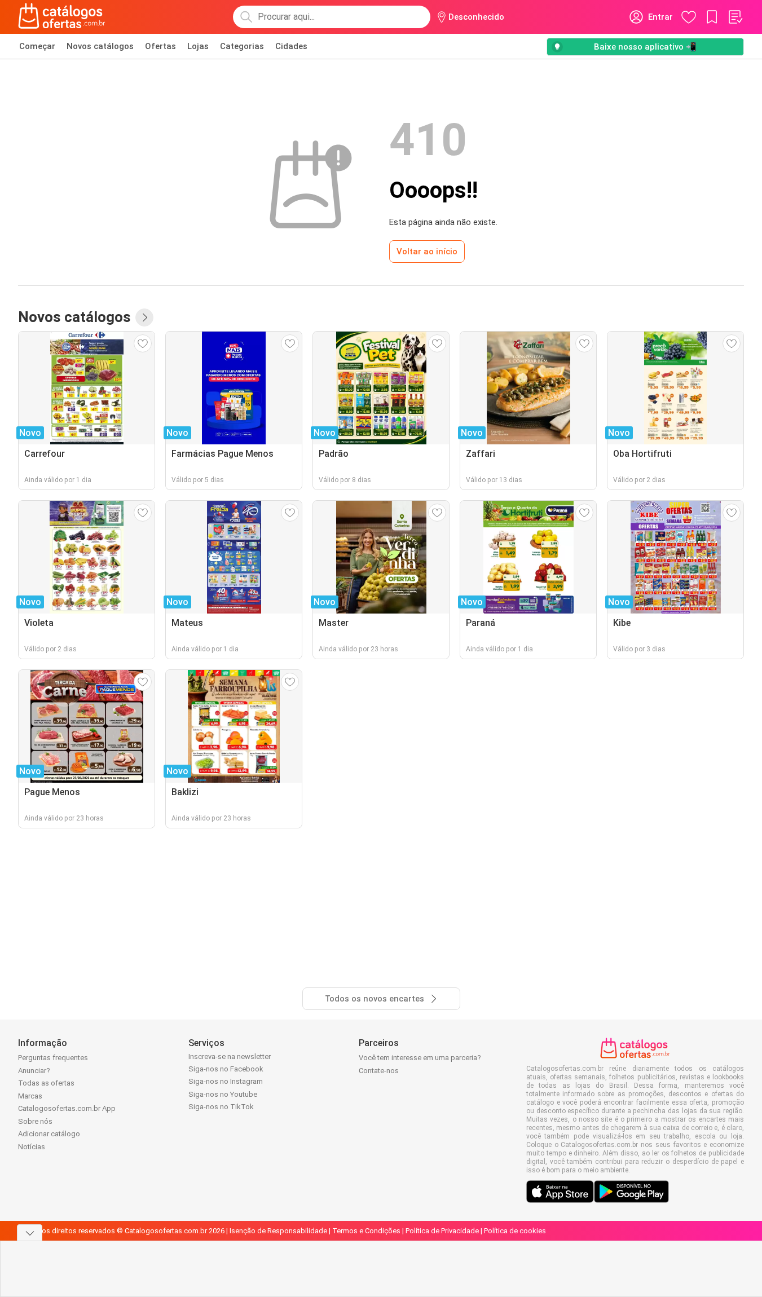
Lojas (198, 46)
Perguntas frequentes (53, 1057)
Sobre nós (35, 1121)
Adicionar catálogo (49, 1134)
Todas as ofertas (46, 1083)
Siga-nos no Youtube (222, 1094)
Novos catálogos (100, 46)
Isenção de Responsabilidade (278, 1231)
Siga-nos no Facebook (225, 1069)
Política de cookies (515, 1231)
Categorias (242, 46)
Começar (37, 46)
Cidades (291, 46)
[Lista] (735, 17)
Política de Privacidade (442, 1231)
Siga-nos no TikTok (221, 1106)
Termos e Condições (366, 1231)
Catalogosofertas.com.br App (67, 1108)
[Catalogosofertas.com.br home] (61, 17)
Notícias (31, 1146)
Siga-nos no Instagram (225, 1081)
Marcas (30, 1096)
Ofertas (160, 46)
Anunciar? (34, 1070)
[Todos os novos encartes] (144, 317)
